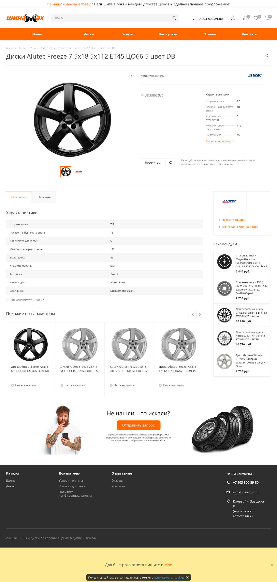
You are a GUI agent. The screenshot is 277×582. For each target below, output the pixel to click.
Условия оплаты (71, 480)
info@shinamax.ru (246, 492)
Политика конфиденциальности (75, 493)
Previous (193, 314)
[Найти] (174, 18)
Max (168, 564)
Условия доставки (72, 486)
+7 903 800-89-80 (210, 19)
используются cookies (169, 577)
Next (199, 314)
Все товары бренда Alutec (240, 227)
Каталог (13, 473)
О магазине (122, 473)
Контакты (119, 486)
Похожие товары (233, 220)
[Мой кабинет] (233, 18)
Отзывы (117, 480)
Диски (10, 486)
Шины (11, 480)
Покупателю (69, 473)
